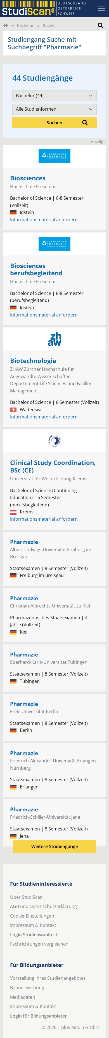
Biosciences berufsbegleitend (36, 269)
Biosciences (28, 178)
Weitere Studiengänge (54, 846)
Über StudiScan (26, 897)
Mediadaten (22, 997)
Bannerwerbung (27, 988)
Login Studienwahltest (33, 935)
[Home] (5, 25)
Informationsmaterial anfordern (44, 220)
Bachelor (25, 25)
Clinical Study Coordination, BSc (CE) (53, 466)
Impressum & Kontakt (33, 925)
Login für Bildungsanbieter (38, 1016)
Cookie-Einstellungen (32, 916)
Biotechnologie (33, 360)
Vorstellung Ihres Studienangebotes (48, 978)
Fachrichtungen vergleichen (39, 944)
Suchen (54, 123)
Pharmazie (24, 542)
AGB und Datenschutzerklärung (43, 906)
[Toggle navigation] (101, 8)
